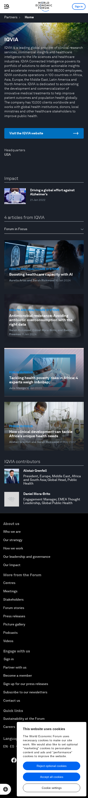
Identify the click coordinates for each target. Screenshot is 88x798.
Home (29, 17)
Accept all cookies (51, 776)
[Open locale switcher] (5, 789)
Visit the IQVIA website (26, 133)
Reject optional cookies (52, 766)
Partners (10, 17)
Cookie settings (52, 787)
